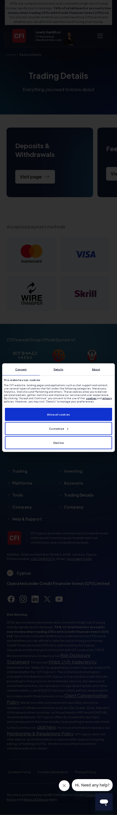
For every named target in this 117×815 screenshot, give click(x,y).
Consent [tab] (21, 369)
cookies (91, 398)
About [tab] (96, 369)
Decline (58, 442)
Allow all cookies (58, 414)
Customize (56, 428)
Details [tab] (58, 369)
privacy (107, 398)
